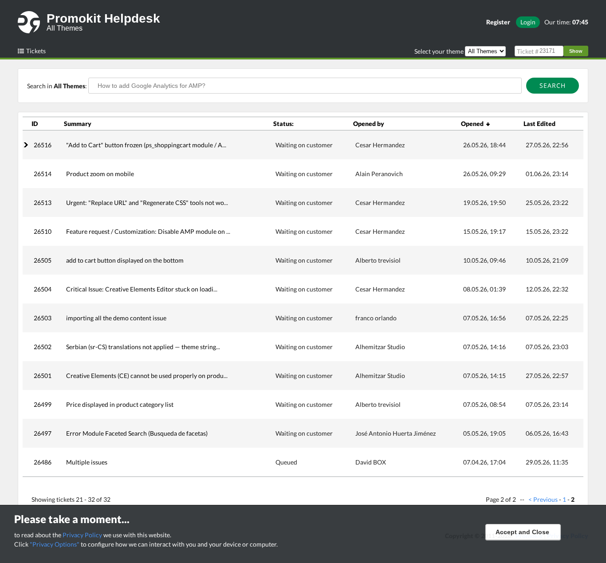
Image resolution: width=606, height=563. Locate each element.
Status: (283, 123)
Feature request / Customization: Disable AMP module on (146, 231)
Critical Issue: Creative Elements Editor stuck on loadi (139, 289)
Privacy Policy (82, 535)
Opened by (368, 123)
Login (527, 22)
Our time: (566, 22)
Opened (473, 123)
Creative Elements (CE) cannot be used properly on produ (145, 375)
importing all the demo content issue (116, 318)
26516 (42, 145)
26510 (42, 231)
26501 (42, 375)
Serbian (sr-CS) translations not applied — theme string (141, 346)
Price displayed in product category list (119, 404)
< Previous (543, 499)
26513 (42, 202)
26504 (42, 289)
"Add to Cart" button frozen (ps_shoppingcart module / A (144, 145)
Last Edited (539, 123)
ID (34, 123)
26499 (42, 404)
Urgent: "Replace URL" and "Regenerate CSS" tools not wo (145, 202)
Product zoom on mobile (100, 173)
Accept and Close (522, 531)
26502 (42, 346)
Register (498, 22)
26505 (42, 260)
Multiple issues (86, 462)
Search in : (57, 86)
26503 (42, 318)
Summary (77, 123)
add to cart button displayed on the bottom (125, 260)
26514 (42, 173)
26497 (42, 433)
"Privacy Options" (54, 544)
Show (575, 51)
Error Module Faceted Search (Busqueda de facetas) (137, 433)
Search (552, 85)
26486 (42, 462)
